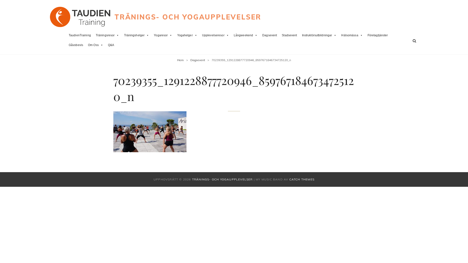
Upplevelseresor (213, 35)
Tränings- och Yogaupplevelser (188, 17)
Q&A (111, 45)
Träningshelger (134, 35)
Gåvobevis (76, 45)
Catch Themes (301, 179)
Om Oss (93, 45)
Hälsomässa (349, 35)
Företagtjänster (378, 35)
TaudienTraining (80, 35)
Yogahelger (185, 35)
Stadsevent (289, 35)
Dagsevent (269, 35)
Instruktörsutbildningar (317, 35)
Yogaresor (161, 35)
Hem (180, 60)
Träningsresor (105, 35)
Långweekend (243, 35)
